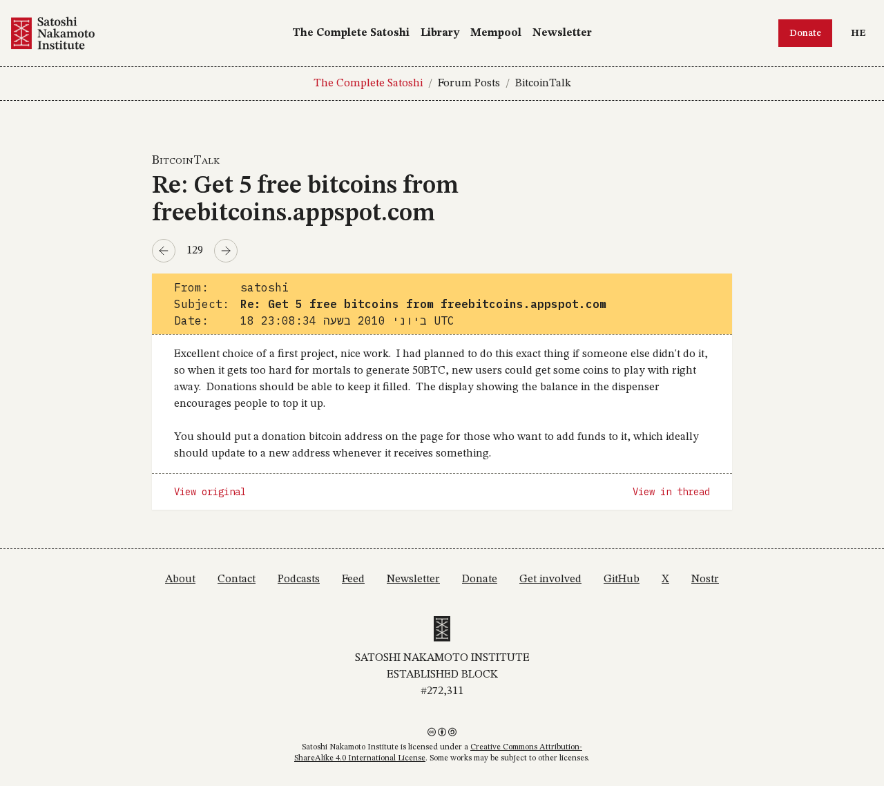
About (180, 579)
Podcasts (299, 579)
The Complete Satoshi (351, 33)
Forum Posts (469, 83)
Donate (805, 33)
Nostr (705, 579)
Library (440, 33)
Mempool (495, 33)
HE (861, 33)
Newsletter (562, 33)
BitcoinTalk (543, 83)
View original (210, 492)
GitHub (622, 579)
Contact (237, 579)
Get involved (550, 579)
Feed (353, 579)
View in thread (671, 492)
